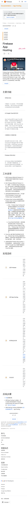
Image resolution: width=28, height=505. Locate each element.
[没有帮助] (15, 26)
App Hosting (17, 6)
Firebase (4, 23)
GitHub (2, 444)
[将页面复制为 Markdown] (8, 53)
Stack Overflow (4, 467)
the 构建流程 (16, 218)
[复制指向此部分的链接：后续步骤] (12, 394)
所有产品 (3, 493)
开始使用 (6, 83)
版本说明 (3, 471)
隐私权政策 (6, 498)
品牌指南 (3, 473)
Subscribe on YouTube (5, 456)
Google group (4, 469)
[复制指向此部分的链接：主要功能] (12, 92)
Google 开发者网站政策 (13, 424)
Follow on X (3, 454)
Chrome (3, 486)
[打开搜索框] (19, 1)
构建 (24, 23)
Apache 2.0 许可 (18, 423)
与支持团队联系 (4, 465)
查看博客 (3, 450)
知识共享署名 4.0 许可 (22, 422)
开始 (6, 397)
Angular (14, 405)
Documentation (6, 6)
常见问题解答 (4, 475)
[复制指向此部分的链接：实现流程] (12, 254)
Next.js (9, 405)
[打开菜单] (2, 1)
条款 (2, 498)
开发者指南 (3, 435)
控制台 (25, 356)
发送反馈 (6, 28)
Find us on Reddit (4, 452)
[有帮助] (13, 26)
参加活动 (3, 459)
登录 (25, 1)
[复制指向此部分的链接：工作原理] (12, 174)
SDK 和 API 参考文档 (5, 438)
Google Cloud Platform (6, 491)
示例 (2, 440)
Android (3, 484)
